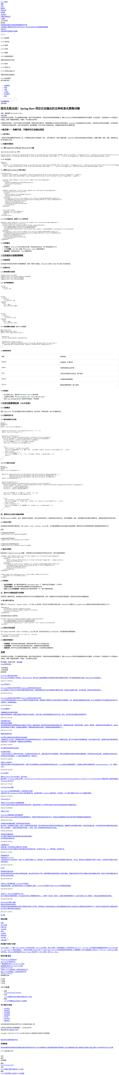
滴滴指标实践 (7, 871)
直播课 (19, 25)
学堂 (2, 6)
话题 (5, 90)
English (6, 1016)
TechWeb (36, 1047)
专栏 (13, 31)
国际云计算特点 (8, 904)
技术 (10, 733)
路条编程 (19, 662)
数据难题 (6, 723)
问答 (7, 31)
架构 (4, 855)
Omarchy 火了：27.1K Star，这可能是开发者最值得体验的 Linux (92, 947)
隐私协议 (7, 1020)
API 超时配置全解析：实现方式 (16, 791)
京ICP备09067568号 (13, 1030)
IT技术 (32, 27)
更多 (9, 956)
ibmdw (3, 868)
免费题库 (45, 27)
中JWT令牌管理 (12, 802)
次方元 (105, 1047)
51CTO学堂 (7, 1001)
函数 (12, 787)
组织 (7, 733)
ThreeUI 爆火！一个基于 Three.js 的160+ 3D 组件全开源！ (18, 947)
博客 (2, 4)
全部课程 (3, 27)
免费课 (3, 12)
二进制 (13, 902)
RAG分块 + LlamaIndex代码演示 (15, 883)
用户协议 (7, 1018)
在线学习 (3, 29)
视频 (5, 87)
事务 (8, 708)
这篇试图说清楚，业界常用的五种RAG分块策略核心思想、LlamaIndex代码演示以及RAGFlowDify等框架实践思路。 (36, 885)
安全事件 (5, 751)
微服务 (5, 721)
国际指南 (9, 675)
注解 (5, 708)
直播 (16, 31)
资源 (4, 31)
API (2, 799)
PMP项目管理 (38, 27)
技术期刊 (7, 94)
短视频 (15, 25)
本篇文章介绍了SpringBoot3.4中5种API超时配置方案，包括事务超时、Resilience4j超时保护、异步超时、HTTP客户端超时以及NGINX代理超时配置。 (46, 793)
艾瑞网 (41, 1047)
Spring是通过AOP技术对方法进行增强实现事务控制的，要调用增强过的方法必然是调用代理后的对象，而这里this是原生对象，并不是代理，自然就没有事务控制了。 (52, 690)
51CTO (6, 992)
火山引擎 (110, 1047)
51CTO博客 (7, 997)
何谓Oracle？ (7, 762)
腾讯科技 (9, 1047)
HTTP (8, 799)
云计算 (3, 748)
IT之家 (65, 1047)
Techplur (18, 992)
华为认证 (21, 27)
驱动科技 (26, 1047)
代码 (5, 684)
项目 (5, 664)
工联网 (69, 1047)
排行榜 (11, 25)
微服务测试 (9, 712)
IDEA (9, 684)
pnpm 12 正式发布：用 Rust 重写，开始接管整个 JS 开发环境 (54, 947)
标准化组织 (15, 748)
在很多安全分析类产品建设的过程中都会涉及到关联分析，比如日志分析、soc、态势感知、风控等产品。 (33, 849)
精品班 (3, 8)
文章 (2, 31)
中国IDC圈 (88, 1047)
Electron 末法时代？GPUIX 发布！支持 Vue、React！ (43, 952)
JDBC (9, 787)
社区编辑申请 (5, 101)
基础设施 (10, 834)
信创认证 (16, 27)
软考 (12, 27)
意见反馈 (7, 1015)
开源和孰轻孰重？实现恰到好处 (15, 823)
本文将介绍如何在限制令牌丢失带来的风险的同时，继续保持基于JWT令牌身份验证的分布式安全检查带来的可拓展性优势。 (39, 805)
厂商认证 (27, 27)
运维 (2, 855)
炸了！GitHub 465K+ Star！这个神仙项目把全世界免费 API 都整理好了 (60, 950)
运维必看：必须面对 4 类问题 (14, 847)
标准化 (9, 664)
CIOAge (10, 992)
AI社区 (6, 92)
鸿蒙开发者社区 (5, 16)
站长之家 (46, 1047)
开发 (2, 721)
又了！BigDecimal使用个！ (12, 894)
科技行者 (31, 1047)
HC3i (14, 992)
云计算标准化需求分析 (8, 838)
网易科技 (14, 1047)
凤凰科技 (20, 1047)
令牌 (2, 811)
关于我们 (7, 1008)
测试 (9, 721)
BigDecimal (4, 902)
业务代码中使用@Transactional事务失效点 (21, 688)
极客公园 (74, 1047)
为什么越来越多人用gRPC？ (90, 950)
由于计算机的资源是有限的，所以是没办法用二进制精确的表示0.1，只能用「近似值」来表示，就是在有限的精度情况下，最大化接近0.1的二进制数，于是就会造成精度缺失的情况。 (57, 896)
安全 (7, 811)
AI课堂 (3, 18)
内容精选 (7, 85)
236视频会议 (81, 1047)
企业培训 (3, 14)
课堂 (10, 31)
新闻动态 (7, 1010)
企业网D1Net (95, 1047)
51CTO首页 (4, 2)
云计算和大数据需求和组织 (14, 737)
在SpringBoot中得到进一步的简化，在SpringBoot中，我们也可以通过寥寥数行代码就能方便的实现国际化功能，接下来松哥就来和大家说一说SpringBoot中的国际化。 (51, 678)
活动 (5, 96)
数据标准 (3, 733)
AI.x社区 (29, 997)
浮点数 (9, 902)
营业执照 (4, 1039)
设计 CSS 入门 (7, 857)
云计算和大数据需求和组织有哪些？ (17, 836)
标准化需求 (8, 748)
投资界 (101, 1047)
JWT (4, 811)
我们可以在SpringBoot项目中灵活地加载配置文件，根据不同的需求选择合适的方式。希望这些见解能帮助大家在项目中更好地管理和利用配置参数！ (46, 817)
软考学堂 (24, 25)
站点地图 (7, 1013)
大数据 (3, 845)
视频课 (3, 25)
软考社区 (3, 10)
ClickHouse (4, 787)
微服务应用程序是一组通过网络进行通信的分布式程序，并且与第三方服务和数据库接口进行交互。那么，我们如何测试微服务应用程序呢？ (44, 714)
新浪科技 (3, 1047)
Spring (2, 664)
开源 (2, 834)
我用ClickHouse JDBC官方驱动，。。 (14, 776)
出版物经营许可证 (12, 1039)
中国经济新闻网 (58, 1047)
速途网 (51, 1047)
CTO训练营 (23, 1001)
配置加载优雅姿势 (12, 815)
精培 (12, 1001)
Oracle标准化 (5, 773)
